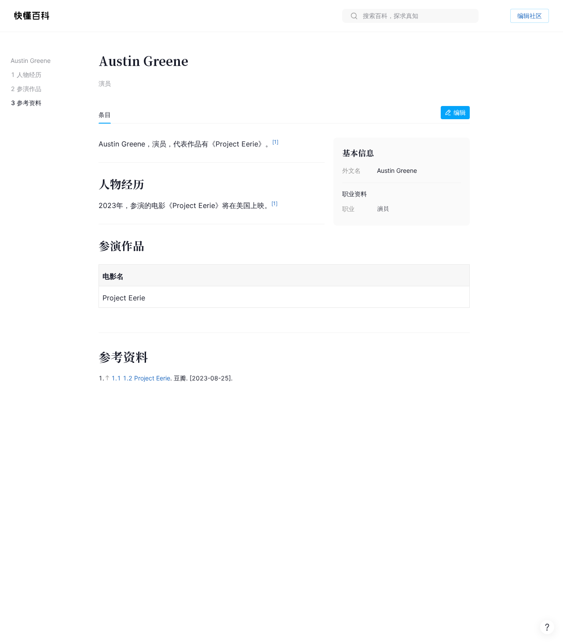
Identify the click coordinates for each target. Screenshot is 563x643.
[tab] (105, 115)
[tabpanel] (284, 224)
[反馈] (547, 627)
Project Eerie (152, 378)
